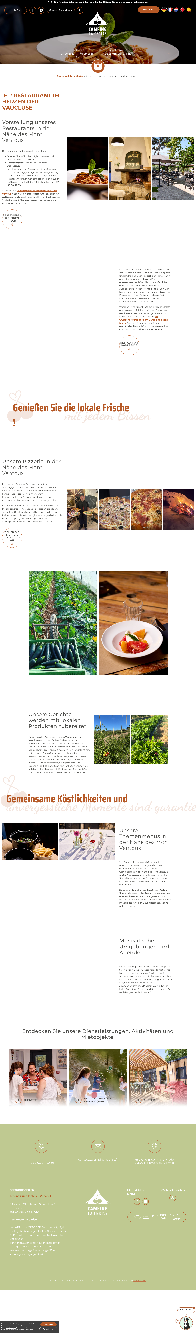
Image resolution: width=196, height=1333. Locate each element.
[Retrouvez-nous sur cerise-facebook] (32, 10)
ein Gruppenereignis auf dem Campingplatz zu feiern (143, 319)
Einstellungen (11, 1328)
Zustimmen (48, 1324)
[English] (182, 10)
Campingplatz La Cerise (69, 76)
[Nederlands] (176, 10)
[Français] (170, 10)
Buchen (148, 9)
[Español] (189, 10)
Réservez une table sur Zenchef (30, 1196)
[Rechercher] (98, 66)
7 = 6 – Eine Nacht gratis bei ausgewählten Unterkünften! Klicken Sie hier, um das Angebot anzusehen (98, 2)
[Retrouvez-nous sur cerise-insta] (41, 10)
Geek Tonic (139, 1281)
